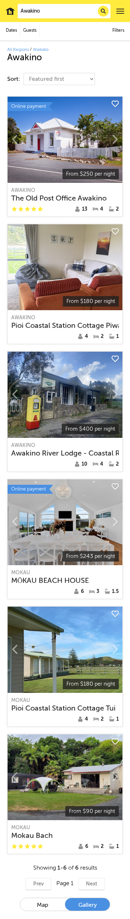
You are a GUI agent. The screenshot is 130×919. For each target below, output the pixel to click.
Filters (118, 30)
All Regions (18, 49)
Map (42, 905)
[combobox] (64, 11)
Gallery (87, 905)
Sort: (14, 79)
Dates (11, 30)
